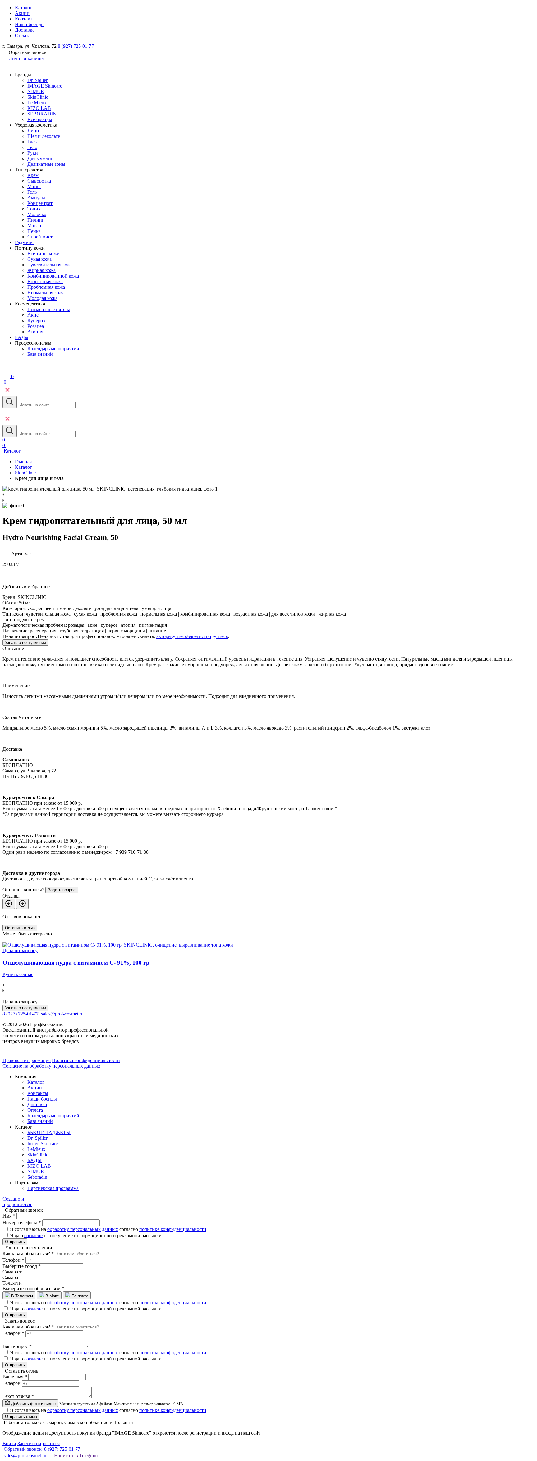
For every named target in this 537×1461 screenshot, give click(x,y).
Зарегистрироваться (38, 1443)
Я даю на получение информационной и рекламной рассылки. (86, 1235)
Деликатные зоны (46, 164)
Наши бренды (29, 24)
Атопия (35, 331)
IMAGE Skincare (44, 85)
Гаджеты (24, 242)
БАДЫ (34, 1160)
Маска (34, 186)
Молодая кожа (42, 298)
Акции (22, 13)
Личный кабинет (27, 58)
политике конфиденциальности (172, 1229)
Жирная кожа (41, 270)
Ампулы (36, 197)
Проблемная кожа (46, 287)
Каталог (23, 7)
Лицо (33, 130)
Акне (33, 315)
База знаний (40, 354)
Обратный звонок (22, 1449)
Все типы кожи (43, 253)
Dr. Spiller (37, 80)
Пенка (34, 231)
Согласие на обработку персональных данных (51, 1066)
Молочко (36, 214)
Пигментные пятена (48, 309)
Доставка (24, 30)
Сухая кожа (39, 259)
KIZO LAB (39, 108)
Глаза (33, 141)
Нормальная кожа (46, 292)
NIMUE (35, 91)
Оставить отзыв (20, 927)
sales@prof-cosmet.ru (62, 1013)
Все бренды (39, 119)
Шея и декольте (43, 136)
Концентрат (40, 203)
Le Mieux (37, 102)
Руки (32, 153)
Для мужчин (40, 158)
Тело (32, 147)
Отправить (15, 1241)
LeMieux (36, 1149)
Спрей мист (40, 236)
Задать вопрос (62, 890)
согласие (33, 1235)
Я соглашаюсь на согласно (108, 1229)
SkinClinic (37, 97)
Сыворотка (39, 180)
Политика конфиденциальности (86, 1060)
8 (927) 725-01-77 (76, 46)
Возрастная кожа (45, 281)
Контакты (25, 18)
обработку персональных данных (82, 1229)
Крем (33, 175)
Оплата (22, 35)
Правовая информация (26, 1060)
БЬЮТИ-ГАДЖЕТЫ (49, 1132)
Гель (32, 192)
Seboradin (37, 1177)
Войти (9, 1443)
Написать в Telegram (75, 1455)
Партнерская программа (53, 1188)
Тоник (34, 208)
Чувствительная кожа (50, 264)
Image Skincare (42, 1143)
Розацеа (35, 326)
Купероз (36, 320)
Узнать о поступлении (25, 642)
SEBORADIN (42, 113)
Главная (23, 461)
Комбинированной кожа (53, 275)
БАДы (21, 337)
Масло (34, 225)
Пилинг (35, 220)
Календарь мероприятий (53, 348)
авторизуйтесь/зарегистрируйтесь (192, 636)
